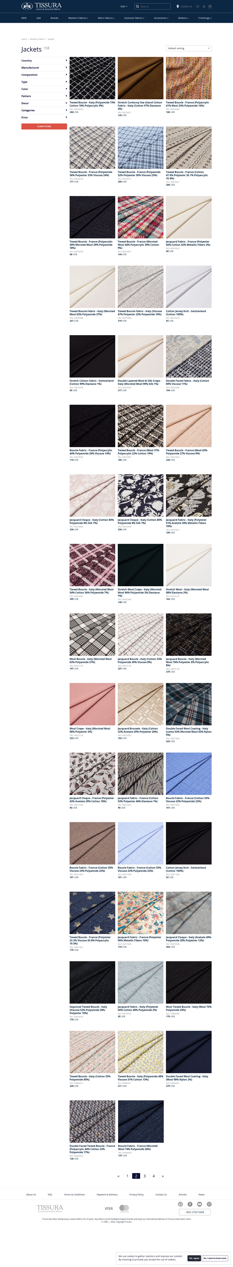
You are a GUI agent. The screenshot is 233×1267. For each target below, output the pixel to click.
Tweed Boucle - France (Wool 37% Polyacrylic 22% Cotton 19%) (138, 452)
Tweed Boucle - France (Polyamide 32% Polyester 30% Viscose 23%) (139, 173)
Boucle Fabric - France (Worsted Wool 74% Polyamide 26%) (138, 1147)
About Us (31, 1194)
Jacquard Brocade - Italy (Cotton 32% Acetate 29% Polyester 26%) (138, 730)
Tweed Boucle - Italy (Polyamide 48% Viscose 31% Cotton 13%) (140, 1078)
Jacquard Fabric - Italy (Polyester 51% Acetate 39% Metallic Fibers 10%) (186, 523)
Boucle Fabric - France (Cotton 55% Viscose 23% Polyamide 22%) (187, 799)
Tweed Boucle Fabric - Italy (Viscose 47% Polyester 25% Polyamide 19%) (140, 313)
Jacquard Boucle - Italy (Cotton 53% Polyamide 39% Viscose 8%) (140, 660)
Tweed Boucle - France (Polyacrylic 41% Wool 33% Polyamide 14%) (187, 104)
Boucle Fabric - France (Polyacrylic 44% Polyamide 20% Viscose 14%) (91, 452)
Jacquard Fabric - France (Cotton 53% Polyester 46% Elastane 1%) (138, 799)
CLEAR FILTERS (44, 126)
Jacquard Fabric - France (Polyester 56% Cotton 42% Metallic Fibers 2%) (188, 243)
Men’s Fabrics (105, 17)
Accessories (160, 17)
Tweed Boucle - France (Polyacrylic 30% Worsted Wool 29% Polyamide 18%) (91, 244)
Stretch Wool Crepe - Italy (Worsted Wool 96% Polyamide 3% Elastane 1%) (139, 592)
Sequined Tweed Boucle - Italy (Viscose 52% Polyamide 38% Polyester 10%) (88, 1010)
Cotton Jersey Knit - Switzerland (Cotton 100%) (186, 313)
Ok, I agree (194, 1258)
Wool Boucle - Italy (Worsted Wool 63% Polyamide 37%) (91, 660)
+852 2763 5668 (195, 1212)
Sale (38, 17)
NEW (23, 17)
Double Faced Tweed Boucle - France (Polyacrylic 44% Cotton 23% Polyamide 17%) (92, 1149)
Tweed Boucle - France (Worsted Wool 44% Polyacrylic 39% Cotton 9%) (138, 244)
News (201, 1194)
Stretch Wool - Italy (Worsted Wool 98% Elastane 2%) (187, 591)
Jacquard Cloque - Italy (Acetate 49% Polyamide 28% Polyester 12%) (188, 939)
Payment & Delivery (107, 1194)
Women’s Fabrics (77, 17)
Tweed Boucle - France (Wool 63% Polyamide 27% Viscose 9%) (186, 452)
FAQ (50, 1194)
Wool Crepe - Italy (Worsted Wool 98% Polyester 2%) (90, 730)
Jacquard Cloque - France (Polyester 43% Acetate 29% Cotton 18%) (92, 799)
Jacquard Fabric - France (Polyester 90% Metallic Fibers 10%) (139, 939)
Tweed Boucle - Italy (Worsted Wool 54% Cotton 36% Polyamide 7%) (91, 591)
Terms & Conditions (74, 1194)
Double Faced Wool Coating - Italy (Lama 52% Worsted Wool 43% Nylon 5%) (189, 731)
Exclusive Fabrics (133, 17)
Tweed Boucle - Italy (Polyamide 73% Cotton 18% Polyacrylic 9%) (92, 104)
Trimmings (204, 17)
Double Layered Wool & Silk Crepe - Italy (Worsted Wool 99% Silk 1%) (139, 382)
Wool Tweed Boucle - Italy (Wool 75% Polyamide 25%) (188, 1008)
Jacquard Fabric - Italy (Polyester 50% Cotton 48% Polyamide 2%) (138, 1008)
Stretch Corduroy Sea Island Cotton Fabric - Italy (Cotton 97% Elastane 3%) (140, 105)
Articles (183, 1194)
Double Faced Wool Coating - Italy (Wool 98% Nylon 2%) (187, 1078)
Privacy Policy (136, 1194)
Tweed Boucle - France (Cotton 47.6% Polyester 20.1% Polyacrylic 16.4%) (187, 175)
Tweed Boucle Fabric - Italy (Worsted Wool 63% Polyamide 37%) (92, 313)
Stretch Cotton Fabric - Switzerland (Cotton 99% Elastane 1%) (92, 382)
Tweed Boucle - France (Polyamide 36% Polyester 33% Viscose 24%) (91, 173)
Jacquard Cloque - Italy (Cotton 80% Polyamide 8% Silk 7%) (92, 521)
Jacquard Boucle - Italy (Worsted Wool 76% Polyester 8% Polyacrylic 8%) (187, 662)
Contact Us (186, 6)
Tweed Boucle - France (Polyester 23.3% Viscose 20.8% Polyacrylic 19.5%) (90, 940)
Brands (54, 17)
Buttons (182, 17)
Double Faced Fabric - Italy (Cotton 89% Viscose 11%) (187, 382)
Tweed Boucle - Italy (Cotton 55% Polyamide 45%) (90, 1078)
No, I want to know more (215, 1258)
